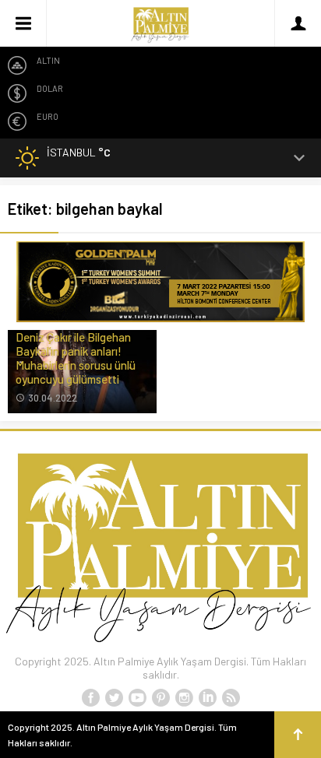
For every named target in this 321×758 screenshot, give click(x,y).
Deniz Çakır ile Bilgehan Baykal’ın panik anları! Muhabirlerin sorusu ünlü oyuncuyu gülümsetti (76, 358)
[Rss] (230, 698)
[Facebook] (90, 698)
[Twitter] (113, 698)
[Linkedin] (207, 698)
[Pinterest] (160, 698)
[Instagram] (184, 698)
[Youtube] (137, 698)
